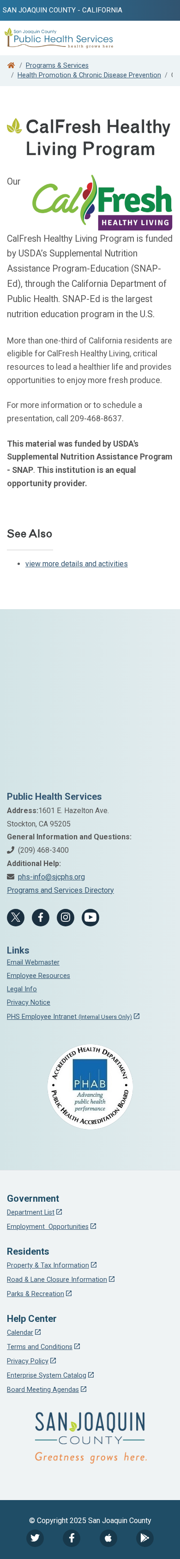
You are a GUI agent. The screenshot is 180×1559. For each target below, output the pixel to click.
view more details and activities (76, 563)
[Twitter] (35, 1538)
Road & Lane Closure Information (57, 1280)
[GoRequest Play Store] (145, 1538)
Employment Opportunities (48, 1227)
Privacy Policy (27, 1361)
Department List (30, 1212)
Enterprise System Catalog (46, 1375)
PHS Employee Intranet (69, 1017)
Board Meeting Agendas (43, 1390)
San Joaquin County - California (62, 10)
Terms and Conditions (39, 1347)
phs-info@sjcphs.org (51, 877)
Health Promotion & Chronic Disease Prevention (89, 75)
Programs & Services (57, 66)
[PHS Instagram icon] (65, 917)
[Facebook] (40, 917)
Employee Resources (38, 976)
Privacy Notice (28, 1002)
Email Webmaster (33, 962)
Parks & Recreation (35, 1294)
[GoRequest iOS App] (108, 1538)
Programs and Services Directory (60, 890)
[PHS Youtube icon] (90, 917)
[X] (15, 917)
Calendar (20, 1333)
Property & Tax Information (48, 1265)
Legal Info (22, 989)
